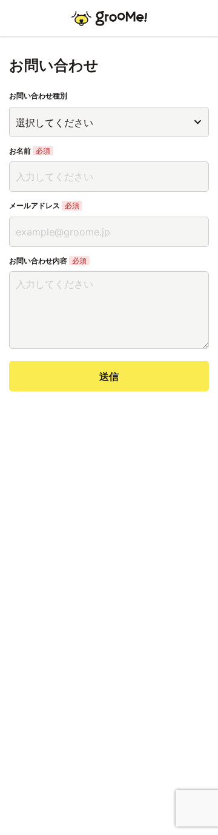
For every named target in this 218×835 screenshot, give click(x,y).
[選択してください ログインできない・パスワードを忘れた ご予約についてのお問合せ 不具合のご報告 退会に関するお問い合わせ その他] (109, 122)
